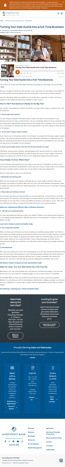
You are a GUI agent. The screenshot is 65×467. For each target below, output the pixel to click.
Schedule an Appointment (11, 402)
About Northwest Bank (54, 438)
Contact (49, 442)
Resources (31, 440)
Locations (49, 446)
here (2, 87)
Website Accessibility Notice (21, 463)
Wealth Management (35, 448)
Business (31, 432)
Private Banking (33, 444)
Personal (31, 428)
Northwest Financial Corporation (53, 433)
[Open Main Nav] (62, 13)
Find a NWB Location (52, 399)
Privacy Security (6, 463)
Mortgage (31, 436)
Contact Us (31, 398)
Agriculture (50, 428)
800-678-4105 (14, 445)
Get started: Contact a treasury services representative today (21, 263)
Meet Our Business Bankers (15, 336)
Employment (50, 449)
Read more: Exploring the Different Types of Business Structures (22, 207)
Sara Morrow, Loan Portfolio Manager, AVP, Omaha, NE (17, 30)
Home (1, 20)
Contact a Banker (11, 408)
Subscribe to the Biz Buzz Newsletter (49, 324)
